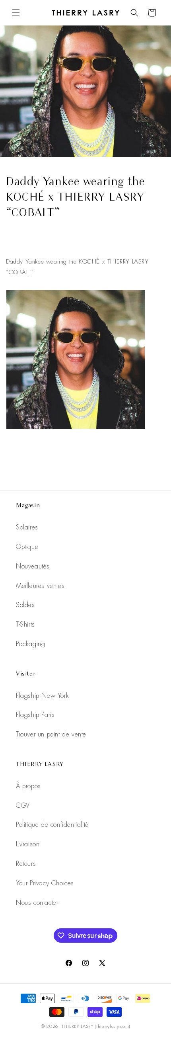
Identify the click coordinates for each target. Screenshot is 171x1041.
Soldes (25, 605)
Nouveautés (33, 566)
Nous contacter (37, 902)
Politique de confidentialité (52, 824)
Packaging (30, 644)
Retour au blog (91, 456)
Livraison (27, 844)
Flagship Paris (35, 715)
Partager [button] (24, 241)
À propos (28, 786)
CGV (23, 805)
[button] (16, 12)
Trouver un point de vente (51, 734)
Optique (27, 547)
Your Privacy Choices (45, 883)
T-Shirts (25, 624)
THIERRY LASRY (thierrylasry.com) (96, 1026)
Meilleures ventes (40, 586)
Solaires (27, 527)
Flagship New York (42, 695)
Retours (26, 863)
